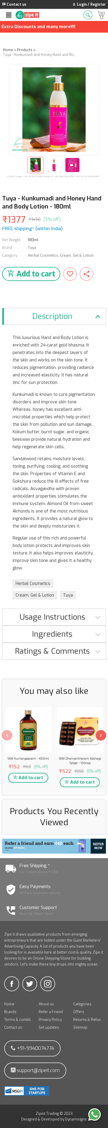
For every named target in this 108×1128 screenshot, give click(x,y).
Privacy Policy (50, 1019)
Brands (10, 1012)
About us (46, 1004)
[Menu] (9, 14)
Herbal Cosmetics (43, 255)
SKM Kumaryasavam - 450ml (28, 759)
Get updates (49, 1027)
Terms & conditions (19, 1019)
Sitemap (80, 1027)
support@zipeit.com (38, 1070)
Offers (78, 1012)
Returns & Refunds (88, 1019)
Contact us (13, 1027)
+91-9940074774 (35, 1048)
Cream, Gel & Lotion (77, 255)
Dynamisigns (76, 1119)
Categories (82, 1004)
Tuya (32, 247)
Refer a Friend (51, 1012)
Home (9, 1004)
